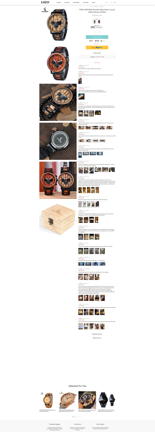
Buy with (94, 47)
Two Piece (66, 2)
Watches (101, 6)
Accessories (76, 2)
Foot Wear (85, 2)
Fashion (59, 2)
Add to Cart (97, 37)
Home (92, 6)
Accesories (96, 6)
